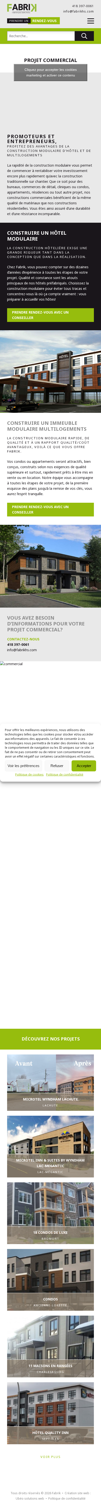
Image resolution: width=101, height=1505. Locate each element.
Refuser (56, 766)
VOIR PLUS (50, 1457)
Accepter (84, 766)
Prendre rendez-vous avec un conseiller (40, 315)
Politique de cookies (29, 774)
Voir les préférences (23, 766)
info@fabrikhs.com (78, 11)
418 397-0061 (83, 6)
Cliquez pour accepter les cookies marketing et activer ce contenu (51, 72)
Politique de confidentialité (64, 774)
